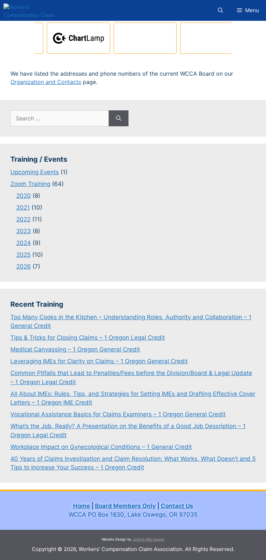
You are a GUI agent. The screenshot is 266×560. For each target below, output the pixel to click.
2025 (23, 254)
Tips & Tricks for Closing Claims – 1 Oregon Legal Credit (87, 337)
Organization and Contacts (45, 81)
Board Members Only (125, 505)
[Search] (118, 118)
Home (81, 505)
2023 (23, 231)
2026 (23, 266)
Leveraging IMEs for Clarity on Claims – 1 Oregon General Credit (99, 361)
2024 (23, 242)
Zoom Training (30, 183)
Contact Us (177, 505)
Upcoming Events (34, 172)
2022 (23, 219)
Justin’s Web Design (149, 539)
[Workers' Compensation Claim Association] (32, 10)
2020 (23, 195)
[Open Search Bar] (220, 10)
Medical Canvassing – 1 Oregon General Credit (75, 349)
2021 (23, 207)
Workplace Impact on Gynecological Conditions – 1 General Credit (101, 446)
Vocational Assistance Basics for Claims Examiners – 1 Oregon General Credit (117, 414)
